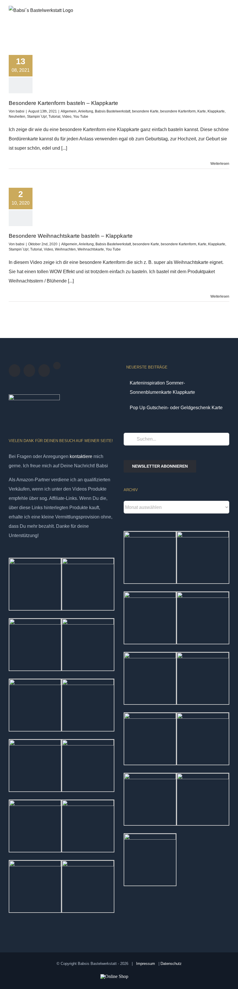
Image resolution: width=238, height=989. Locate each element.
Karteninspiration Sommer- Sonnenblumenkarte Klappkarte (162, 387)
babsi (20, 111)
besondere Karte (145, 111)
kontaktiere (81, 456)
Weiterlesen (219, 164)
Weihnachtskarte (90, 249)
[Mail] (44, 370)
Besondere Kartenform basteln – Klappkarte (63, 103)
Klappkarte (216, 111)
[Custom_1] (57, 365)
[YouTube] (14, 370)
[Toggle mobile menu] (227, 18)
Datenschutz (171, 963)
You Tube (80, 117)
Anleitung (85, 111)
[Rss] (29, 370)
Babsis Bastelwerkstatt (112, 111)
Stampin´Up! (37, 117)
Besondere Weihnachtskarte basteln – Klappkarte (71, 236)
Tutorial (54, 117)
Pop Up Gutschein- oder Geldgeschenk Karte (176, 407)
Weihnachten (65, 249)
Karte (201, 111)
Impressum (145, 963)
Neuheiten (17, 117)
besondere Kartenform (178, 111)
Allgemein (69, 111)
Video (66, 117)
